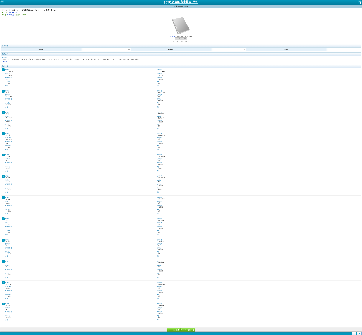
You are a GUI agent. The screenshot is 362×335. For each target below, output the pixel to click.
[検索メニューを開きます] (2, 2)
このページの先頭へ (354, 333)
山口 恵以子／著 (12, 12)
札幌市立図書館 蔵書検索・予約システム (181, 2)
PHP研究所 (10, 15)
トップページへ (359, 333)
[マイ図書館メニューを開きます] (359, 2)
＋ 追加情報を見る (6, 61)
